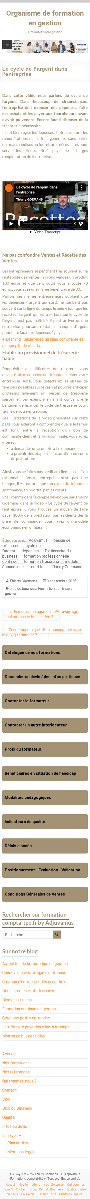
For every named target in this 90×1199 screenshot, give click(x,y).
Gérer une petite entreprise (26, 1018)
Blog (6, 1099)
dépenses (30, 551)
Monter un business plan (23, 1036)
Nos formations (16, 1063)
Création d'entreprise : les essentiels (34, 981)
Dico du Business (17, 1108)
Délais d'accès (18, 845)
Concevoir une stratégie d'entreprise (34, 972)
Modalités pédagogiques (28, 797)
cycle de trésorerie (71, 483)
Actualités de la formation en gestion (35, 963)
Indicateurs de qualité (25, 821)
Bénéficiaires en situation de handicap (40, 773)
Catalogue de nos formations (32, 652)
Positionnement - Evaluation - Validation (42, 870)
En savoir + (11, 1135)
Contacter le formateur (27, 701)
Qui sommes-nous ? (19, 1081)
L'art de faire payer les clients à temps (36, 1027)
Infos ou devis (14, 1126)
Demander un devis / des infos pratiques (42, 676)
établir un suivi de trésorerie (40, 374)
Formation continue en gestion (29, 1009)
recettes (38, 566)
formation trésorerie (41, 561)
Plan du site (17, 1143)
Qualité (8, 1117)
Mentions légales (22, 1151)
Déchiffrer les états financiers (28, 990)
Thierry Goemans (66, 566)
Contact (9, 1090)
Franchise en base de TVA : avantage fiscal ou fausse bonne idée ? (40, 614)
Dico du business (23, 589)
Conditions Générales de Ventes (35, 894)
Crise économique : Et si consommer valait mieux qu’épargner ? (42, 632)
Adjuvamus (38, 540)
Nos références (16, 1072)
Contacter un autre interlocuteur (36, 725)
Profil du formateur (23, 749)
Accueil (8, 1054)
